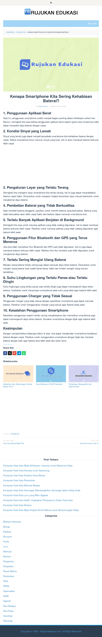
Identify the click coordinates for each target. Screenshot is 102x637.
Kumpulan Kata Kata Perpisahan (19, 480)
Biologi (6, 526)
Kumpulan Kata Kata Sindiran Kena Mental (24, 475)
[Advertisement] (51, 165)
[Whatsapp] (24, 353)
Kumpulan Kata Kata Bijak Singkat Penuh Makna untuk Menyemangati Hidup (41, 510)
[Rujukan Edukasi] (51, 11)
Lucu (5, 546)
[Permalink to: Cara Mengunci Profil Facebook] (51, 373)
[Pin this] (14, 353)
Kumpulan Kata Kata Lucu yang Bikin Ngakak (25, 495)
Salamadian (9, 591)
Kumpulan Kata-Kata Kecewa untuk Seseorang (26, 470)
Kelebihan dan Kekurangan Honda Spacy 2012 (17, 385)
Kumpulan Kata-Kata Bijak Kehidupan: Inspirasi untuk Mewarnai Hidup (38, 465)
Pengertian (15, 433)
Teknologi (7, 620)
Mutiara (7, 556)
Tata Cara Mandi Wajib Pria (13, 442)
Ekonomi (7, 536)
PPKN (6, 586)
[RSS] (51, 3)
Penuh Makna (10, 571)
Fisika (6, 541)
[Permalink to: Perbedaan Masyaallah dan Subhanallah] (84, 373)
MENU (94, 23)
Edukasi (7, 531)
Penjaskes (8, 566)
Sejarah (7, 600)
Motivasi (7, 551)
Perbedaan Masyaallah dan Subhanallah (80, 385)
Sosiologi (7, 615)
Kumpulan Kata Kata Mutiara (17, 505)
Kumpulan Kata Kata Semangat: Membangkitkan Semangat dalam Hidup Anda (41, 490)
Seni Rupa (8, 610)
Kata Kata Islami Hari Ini (89, 442)
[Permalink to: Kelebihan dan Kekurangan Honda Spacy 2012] (18, 373)
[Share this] (5, 353)
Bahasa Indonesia (12, 521)
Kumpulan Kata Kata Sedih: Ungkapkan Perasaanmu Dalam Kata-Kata (38, 500)
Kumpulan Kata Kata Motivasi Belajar (21, 485)
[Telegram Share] (19, 353)
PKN (5, 581)
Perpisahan (8, 576)
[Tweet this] (10, 353)
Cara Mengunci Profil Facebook (49, 384)
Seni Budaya (9, 606)
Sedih (6, 596)
